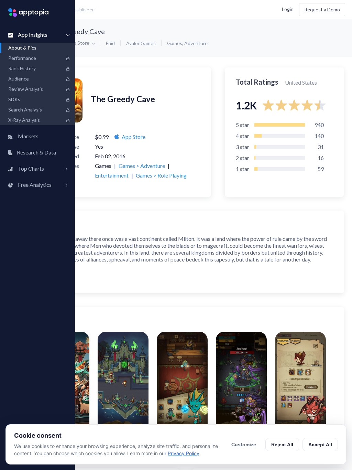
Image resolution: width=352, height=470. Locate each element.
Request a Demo (322, 9)
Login (288, 9)
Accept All (320, 444)
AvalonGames (141, 43)
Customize (243, 444)
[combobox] (129, 10)
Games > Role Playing (161, 175)
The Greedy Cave (78, 31)
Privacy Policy (183, 453)
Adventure (196, 43)
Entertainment (112, 175)
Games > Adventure (142, 165)
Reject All (282, 444)
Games (174, 43)
